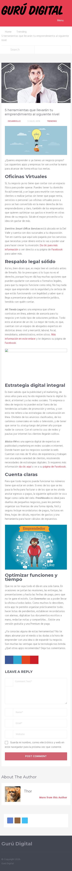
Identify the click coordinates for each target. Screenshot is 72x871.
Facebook (57, 250)
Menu (60, 20)
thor (28, 791)
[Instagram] (17, 820)
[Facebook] (10, 820)
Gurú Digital (16, 844)
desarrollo (14, 121)
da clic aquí (25, 467)
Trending (52, 121)
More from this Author (53, 798)
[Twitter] (25, 820)
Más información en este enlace (30, 337)
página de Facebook (54, 467)
